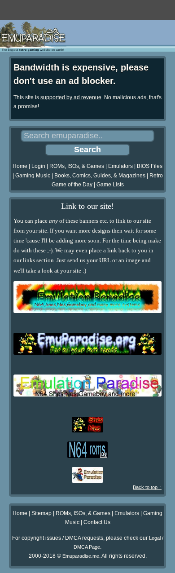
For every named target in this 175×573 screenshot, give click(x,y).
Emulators (120, 166)
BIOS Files (149, 166)
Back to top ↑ (147, 487)
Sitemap (41, 513)
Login (38, 166)
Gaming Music (32, 175)
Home (20, 166)
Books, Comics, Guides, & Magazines (99, 175)
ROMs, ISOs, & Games (76, 166)
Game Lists (110, 184)
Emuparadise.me (80, 556)
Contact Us (96, 522)
